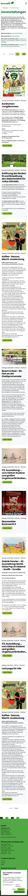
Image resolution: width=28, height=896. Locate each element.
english (3, 862)
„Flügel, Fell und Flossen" (17, 33)
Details (14, 889)
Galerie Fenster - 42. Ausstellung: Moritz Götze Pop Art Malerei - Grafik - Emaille (13, 565)
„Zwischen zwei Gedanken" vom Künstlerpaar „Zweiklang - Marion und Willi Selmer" (13, 40)
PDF (24, 54)
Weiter (16, 808)
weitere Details (7, 145)
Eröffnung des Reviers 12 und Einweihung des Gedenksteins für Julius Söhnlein (14, 177)
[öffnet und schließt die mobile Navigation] (25, 3)
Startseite (5, 8)
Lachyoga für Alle (11, 668)
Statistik (17, 884)
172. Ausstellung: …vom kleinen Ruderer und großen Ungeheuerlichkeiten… (14, 474)
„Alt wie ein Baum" (15, 36)
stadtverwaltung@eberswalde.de (8, 837)
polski (2, 864)
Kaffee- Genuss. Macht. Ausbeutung (13, 258)
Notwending (8, 884)
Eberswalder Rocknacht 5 (9, 523)
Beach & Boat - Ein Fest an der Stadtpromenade (12, 373)
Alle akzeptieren (19, 892)
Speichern (21, 889)
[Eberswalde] (7, 2)
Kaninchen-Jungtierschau (10, 105)
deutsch (3, 861)
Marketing (18, 886)
